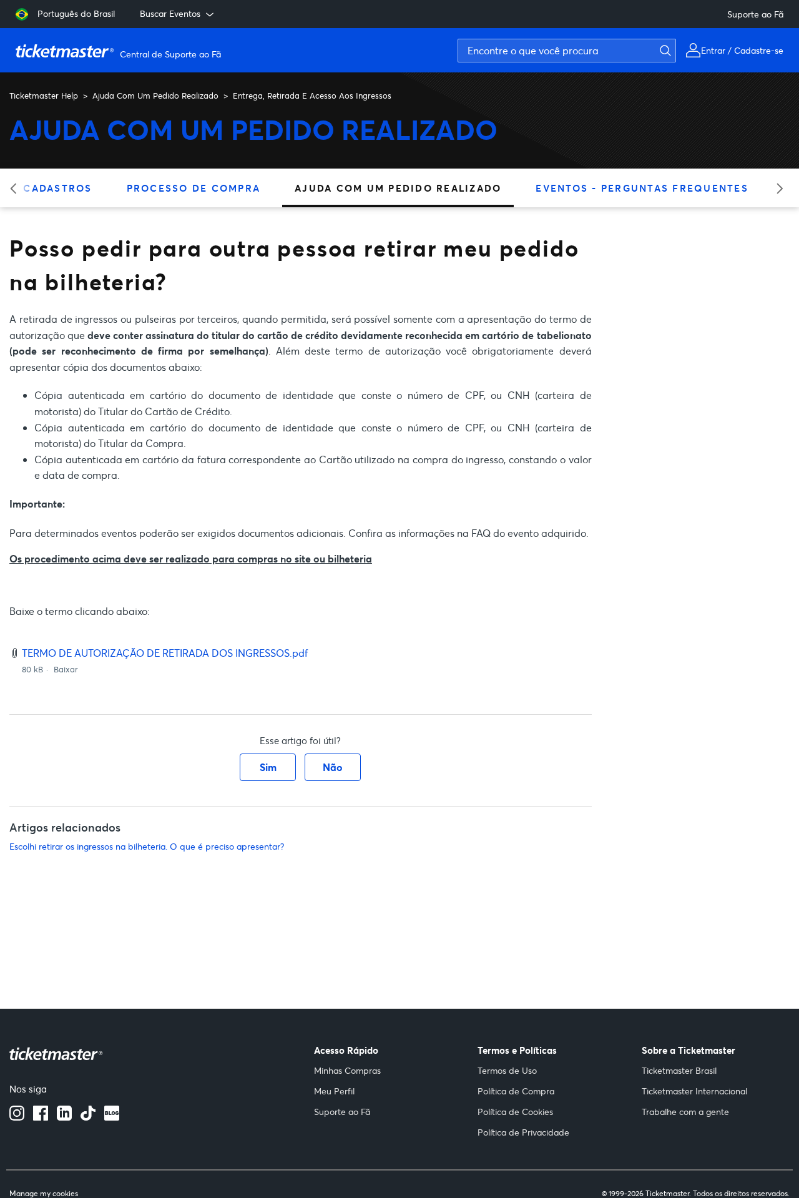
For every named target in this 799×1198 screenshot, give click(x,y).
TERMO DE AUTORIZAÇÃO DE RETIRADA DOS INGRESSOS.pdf (165, 652)
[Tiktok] (88, 1117)
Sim (268, 766)
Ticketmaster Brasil (679, 1070)
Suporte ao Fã (755, 14)
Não (333, 766)
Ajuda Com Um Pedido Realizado (155, 95)
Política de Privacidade (523, 1132)
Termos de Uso (507, 1070)
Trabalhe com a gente (685, 1111)
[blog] (111, 1117)
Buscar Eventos (170, 13)
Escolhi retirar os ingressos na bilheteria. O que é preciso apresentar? (146, 846)
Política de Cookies (515, 1111)
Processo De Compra (194, 188)
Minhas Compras (347, 1070)
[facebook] (40, 1117)
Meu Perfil (334, 1091)
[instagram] (16, 1117)
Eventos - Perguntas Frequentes (642, 188)
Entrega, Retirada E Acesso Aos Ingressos (312, 95)
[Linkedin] (64, 1117)
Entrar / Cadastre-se (742, 50)
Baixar (66, 669)
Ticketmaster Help (43, 95)
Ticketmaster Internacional (694, 1091)
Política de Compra (516, 1091)
